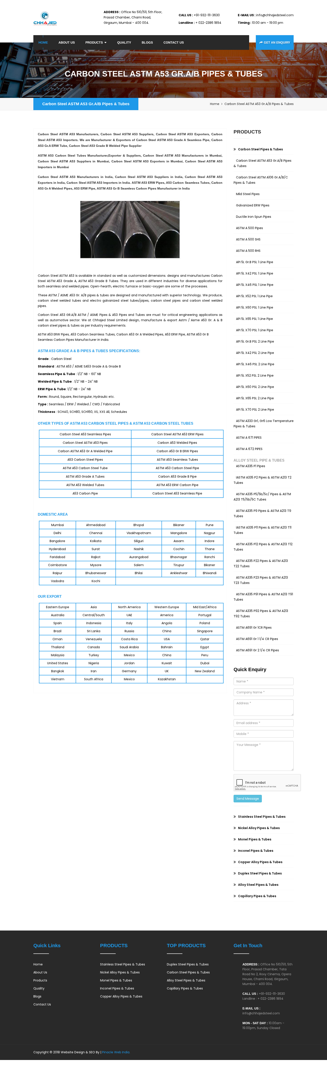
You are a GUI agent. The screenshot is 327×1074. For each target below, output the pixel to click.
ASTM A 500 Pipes (249, 228)
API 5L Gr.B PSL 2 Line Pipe (255, 341)
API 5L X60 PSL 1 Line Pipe (254, 307)
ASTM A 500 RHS (248, 250)
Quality (124, 42)
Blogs (147, 42)
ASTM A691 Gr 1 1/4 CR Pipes (257, 639)
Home (43, 42)
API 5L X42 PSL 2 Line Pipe (255, 353)
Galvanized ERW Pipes (252, 205)
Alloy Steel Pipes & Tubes (186, 980)
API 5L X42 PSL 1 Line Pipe (254, 273)
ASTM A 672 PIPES (249, 449)
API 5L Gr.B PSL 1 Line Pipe (254, 262)
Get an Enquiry (277, 42)
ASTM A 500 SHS (248, 239)
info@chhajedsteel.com (261, 1013)
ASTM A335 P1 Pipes (250, 466)
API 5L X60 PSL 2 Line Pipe (255, 387)
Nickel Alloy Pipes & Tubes (120, 972)
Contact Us (174, 42)
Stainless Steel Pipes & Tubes (122, 964)
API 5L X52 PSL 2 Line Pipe (255, 375)
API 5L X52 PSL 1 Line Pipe (254, 296)
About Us (67, 42)
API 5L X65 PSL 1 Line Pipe (254, 319)
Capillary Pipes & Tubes (185, 988)
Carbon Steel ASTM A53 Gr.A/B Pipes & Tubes (85, 104)
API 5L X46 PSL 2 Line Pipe (255, 364)
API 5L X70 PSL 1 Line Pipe (254, 330)
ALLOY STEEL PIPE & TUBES (259, 460)
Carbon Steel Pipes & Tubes (188, 972)
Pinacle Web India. (115, 1052)
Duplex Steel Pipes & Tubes (188, 964)
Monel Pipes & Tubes (116, 980)
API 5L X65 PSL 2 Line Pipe (255, 398)
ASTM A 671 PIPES (249, 437)
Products (94, 42)
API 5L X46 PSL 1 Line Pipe (254, 285)
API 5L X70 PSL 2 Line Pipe (255, 409)
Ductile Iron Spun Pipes (253, 216)
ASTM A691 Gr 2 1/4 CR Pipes (257, 650)
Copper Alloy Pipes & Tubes (121, 996)
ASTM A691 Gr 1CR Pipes (254, 627)
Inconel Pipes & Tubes (117, 988)
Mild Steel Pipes (248, 194)
